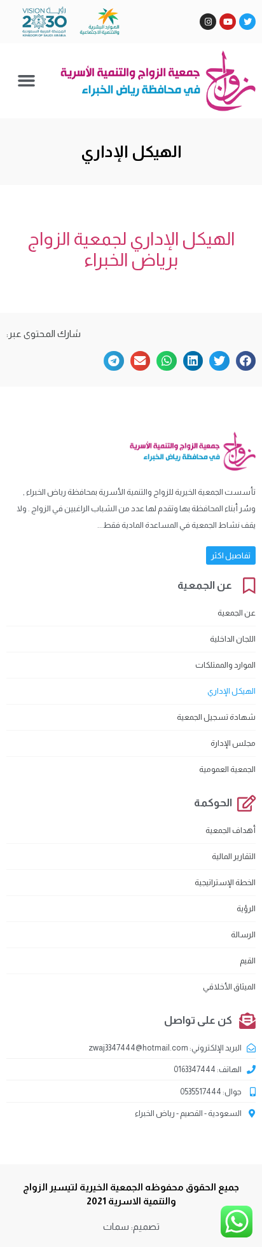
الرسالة (243, 934)
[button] (26, 81)
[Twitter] (247, 21)
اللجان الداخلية (233, 639)
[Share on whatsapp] (166, 361)
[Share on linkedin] (193, 361)
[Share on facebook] (246, 361)
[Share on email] (140, 361)
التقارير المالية (234, 856)
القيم (248, 960)
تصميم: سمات (131, 1226)
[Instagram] (208, 21)
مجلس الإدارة (233, 743)
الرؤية (246, 908)
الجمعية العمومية (227, 769)
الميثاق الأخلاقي (229, 986)
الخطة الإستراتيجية (225, 882)
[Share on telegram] (114, 361)
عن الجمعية (236, 612)
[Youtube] (227, 21)
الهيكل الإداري (231, 691)
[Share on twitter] (219, 361)
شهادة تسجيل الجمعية (216, 717)
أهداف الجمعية (230, 830)
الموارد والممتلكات (225, 665)
